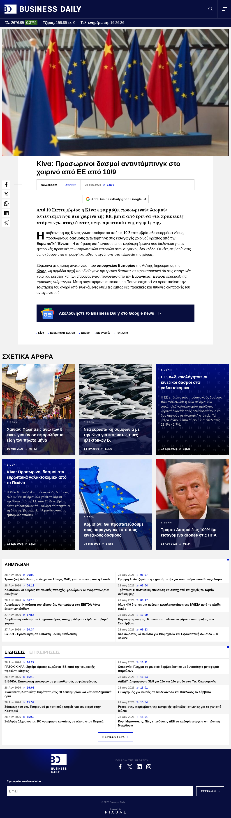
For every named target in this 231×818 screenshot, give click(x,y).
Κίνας (41, 271)
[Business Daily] (43, 9)
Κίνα (41, 332)
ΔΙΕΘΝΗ (70, 184)
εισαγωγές (125, 238)
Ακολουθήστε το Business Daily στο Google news (106, 313)
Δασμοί (85, 332)
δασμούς (77, 238)
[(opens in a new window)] (6, 184)
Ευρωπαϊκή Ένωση (62, 332)
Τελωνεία (122, 332)
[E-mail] (6, 222)
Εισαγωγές (103, 332)
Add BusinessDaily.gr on (116, 199)
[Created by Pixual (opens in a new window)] (115, 810)
